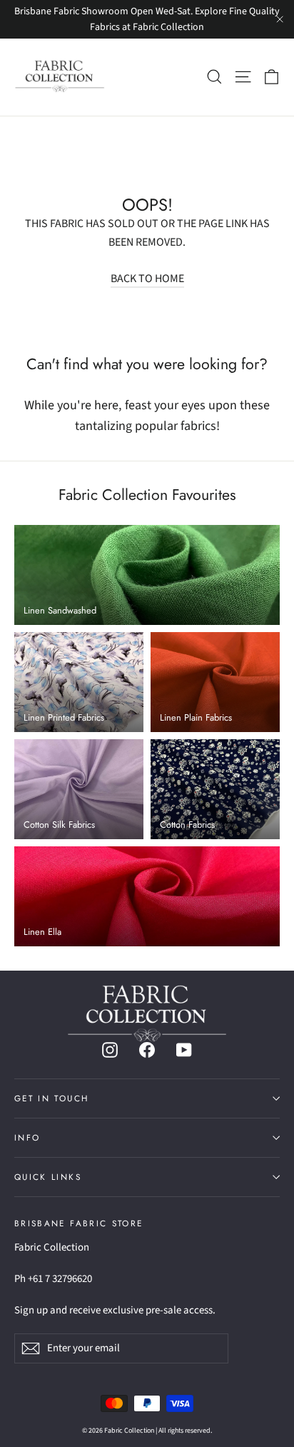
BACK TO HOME (147, 278)
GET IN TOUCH (51, 1098)
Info (27, 1137)
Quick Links (47, 1177)
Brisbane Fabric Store (78, 1222)
